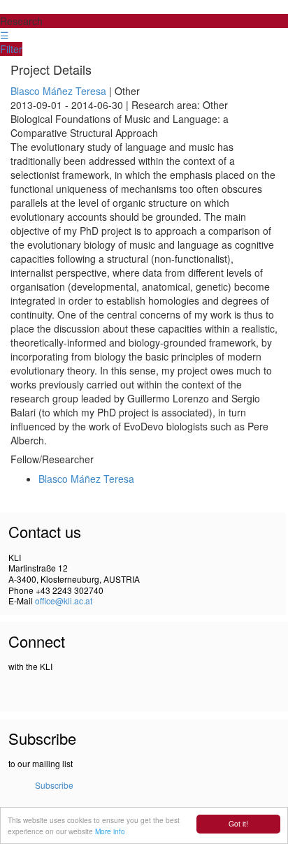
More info (110, 831)
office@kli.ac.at (63, 600)
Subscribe (54, 785)
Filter (11, 49)
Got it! (238, 823)
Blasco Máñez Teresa (58, 91)
